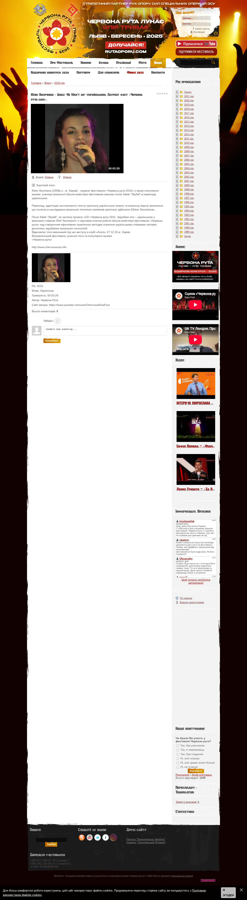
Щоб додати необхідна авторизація (196, 581)
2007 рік (189, 155)
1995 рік (189, 206)
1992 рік (189, 219)
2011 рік (189, 138)
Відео (47, 82)
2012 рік (189, 134)
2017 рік (189, 113)
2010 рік (189, 142)
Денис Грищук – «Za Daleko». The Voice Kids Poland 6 (196, 489)
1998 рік (189, 193)
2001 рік (189, 181)
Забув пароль (202, 29)
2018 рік (189, 109)
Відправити (51, 340)
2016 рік (189, 117)
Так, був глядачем (191, 754)
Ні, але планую (190, 758)
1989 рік (189, 231)
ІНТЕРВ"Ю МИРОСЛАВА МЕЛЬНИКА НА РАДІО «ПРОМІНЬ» (196, 403)
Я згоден (228, 892)
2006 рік (189, 159)
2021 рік (189, 96)
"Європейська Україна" (182, 876)
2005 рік (189, 164)
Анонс (188, 92)
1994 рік (189, 210)
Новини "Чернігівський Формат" (146, 842)
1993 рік (189, 215)
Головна (36, 82)
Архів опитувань (202, 774)
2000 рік (189, 185)
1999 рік (189, 189)
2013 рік (189, 130)
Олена (49, 177)
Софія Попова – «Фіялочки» (196, 446)
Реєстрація (199, 32)
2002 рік (189, 176)
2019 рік (189, 104)
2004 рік (189, 168)
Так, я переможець (192, 749)
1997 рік (189, 198)
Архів (187, 236)
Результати (182, 774)
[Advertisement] (196, 666)
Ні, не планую (189, 767)
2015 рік (59, 82)
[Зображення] (51, 267)
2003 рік (189, 172)
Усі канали (186, 598)
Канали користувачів (192, 602)
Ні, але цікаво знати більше (197, 762)
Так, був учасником (192, 745)
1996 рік (189, 202)
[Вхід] (58, 321)
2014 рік (189, 125)
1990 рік (189, 227)
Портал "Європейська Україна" (145, 839)
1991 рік (189, 223)
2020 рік (189, 100)
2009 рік (189, 147)
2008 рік (189, 151)
